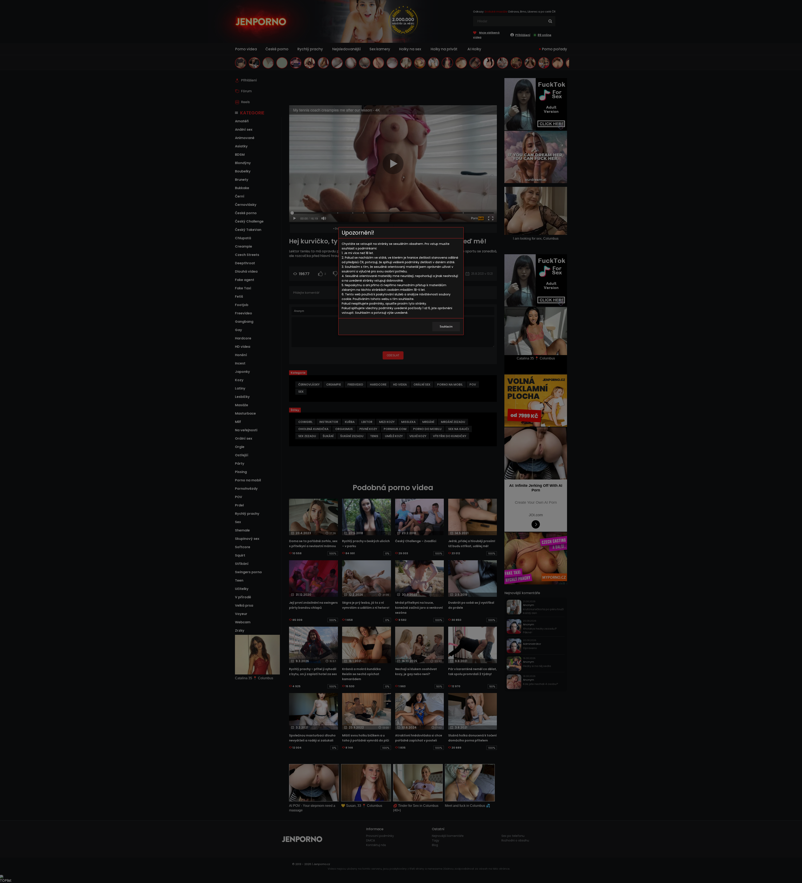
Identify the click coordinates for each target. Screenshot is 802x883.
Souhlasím (446, 326)
